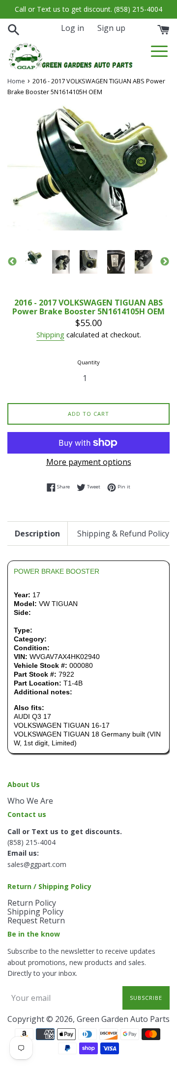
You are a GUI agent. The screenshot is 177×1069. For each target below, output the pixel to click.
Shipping (50, 334)
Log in (72, 28)
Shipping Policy (35, 911)
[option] (33, 257)
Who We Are (30, 800)
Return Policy (31, 902)
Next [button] (165, 262)
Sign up (111, 28)
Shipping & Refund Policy (123, 533)
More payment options (88, 462)
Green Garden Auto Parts (123, 1019)
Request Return (36, 920)
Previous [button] (12, 262)
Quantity (88, 362)
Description (37, 533)
